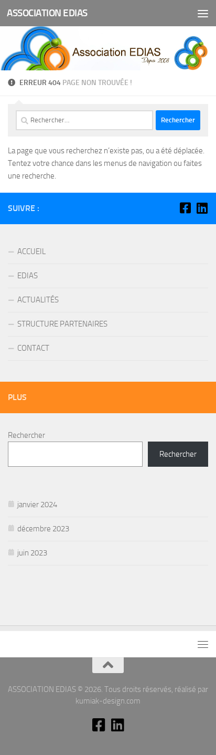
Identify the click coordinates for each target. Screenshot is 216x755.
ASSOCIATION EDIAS (47, 13)
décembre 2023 (43, 528)
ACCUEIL (31, 251)
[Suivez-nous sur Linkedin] (202, 208)
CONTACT (33, 348)
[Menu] (203, 13)
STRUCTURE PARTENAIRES (62, 324)
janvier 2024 (37, 504)
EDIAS (27, 275)
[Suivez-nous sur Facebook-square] (185, 208)
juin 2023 (32, 553)
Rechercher (26, 435)
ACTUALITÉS (38, 300)
